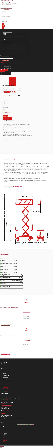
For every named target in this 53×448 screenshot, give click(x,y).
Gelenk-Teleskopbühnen (7, 379)
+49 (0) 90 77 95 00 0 (5, 399)
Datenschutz (5, 434)
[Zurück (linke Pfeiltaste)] (0, 447)
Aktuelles (7, 37)
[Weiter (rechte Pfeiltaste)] (1, 447)
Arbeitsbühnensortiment (7, 32)
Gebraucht (5, 45)
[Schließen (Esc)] (3, 446)
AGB (4, 435)
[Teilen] (2, 446)
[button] (4, 70)
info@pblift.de (3, 403)
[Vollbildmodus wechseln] (1, 446)
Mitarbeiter (7, 38)
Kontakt (4, 437)
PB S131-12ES (26, 312)
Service (4, 39)
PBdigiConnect (8, 52)
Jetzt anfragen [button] (7, 118)
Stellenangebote (6, 42)
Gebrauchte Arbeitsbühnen (7, 389)
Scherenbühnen (5, 377)
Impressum (5, 433)
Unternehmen (7, 35)
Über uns (4, 34)
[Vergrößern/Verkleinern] (0, 446)
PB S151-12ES (26, 340)
